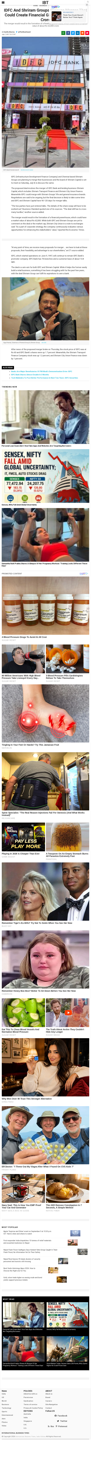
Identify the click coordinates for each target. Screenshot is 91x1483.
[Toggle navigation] (3, 2)
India (4, 1394)
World (4, 1401)
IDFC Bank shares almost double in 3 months (30, 375)
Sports (4, 1411)
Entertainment (7, 1415)
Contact (49, 1408)
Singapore (28, 1421)
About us (49, 1394)
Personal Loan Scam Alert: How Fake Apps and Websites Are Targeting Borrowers (36, 446)
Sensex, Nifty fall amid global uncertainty (19, 505)
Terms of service (30, 1404)
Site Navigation (52, 1404)
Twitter (63, 1421)
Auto (3, 1419)
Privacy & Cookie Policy (33, 1408)
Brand (48, 1397)
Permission (28, 1397)
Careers (49, 1401)
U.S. (25, 1428)
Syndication (28, 1401)
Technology (6, 1408)
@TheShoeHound (24, 32)
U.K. (25, 1425)
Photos (5, 1422)
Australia (27, 1414)
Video (4, 1426)
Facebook (62, 1416)
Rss (52, 1426)
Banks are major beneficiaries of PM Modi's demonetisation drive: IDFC (41, 371)
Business (5, 1404)
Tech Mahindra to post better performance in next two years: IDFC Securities (44, 378)
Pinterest (62, 1426)
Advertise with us (30, 1394)
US (3, 1397)
